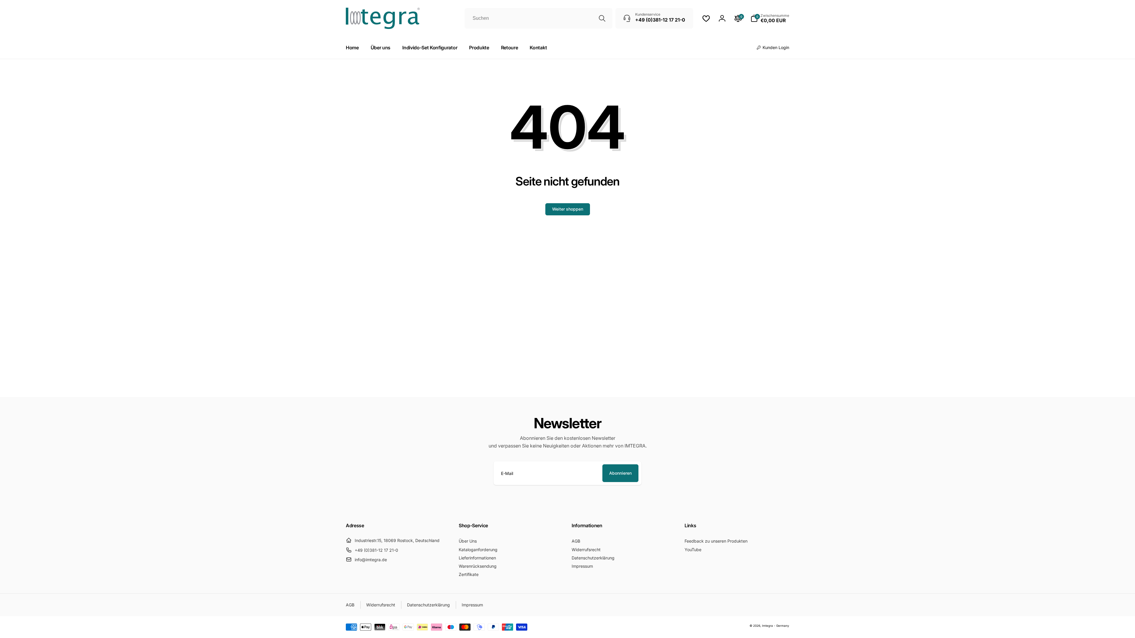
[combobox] (538, 18)
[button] (769, 18)
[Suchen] (602, 18)
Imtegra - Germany (775, 625)
